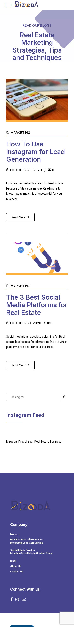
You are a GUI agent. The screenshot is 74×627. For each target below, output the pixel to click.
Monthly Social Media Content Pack (31, 553)
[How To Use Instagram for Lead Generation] (37, 100)
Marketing (20, 133)
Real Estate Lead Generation (26, 539)
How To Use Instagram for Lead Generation (35, 151)
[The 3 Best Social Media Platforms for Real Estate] (37, 258)
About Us (15, 566)
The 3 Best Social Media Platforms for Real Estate (36, 305)
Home (13, 534)
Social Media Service (22, 550)
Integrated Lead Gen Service (26, 542)
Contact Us (16, 571)
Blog (13, 560)
